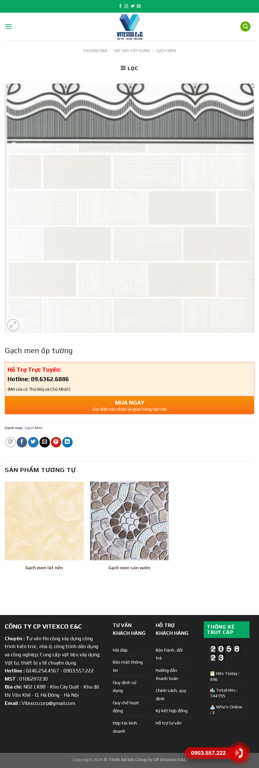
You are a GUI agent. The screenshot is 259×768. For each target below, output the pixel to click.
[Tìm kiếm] (245, 26)
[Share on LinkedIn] (67, 442)
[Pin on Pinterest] (56, 442)
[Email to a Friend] (44, 442)
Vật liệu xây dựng (131, 50)
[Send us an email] (139, 6)
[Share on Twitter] (33, 442)
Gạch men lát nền (44, 567)
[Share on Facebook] (22, 442)
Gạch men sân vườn (129, 567)
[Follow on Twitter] (133, 6)
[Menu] (8, 26)
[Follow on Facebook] (120, 6)
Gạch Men (166, 50)
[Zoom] (13, 325)
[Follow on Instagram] (126, 6)
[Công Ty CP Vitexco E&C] (129, 26)
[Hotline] (239, 753)
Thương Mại (95, 50)
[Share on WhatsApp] (10, 442)
